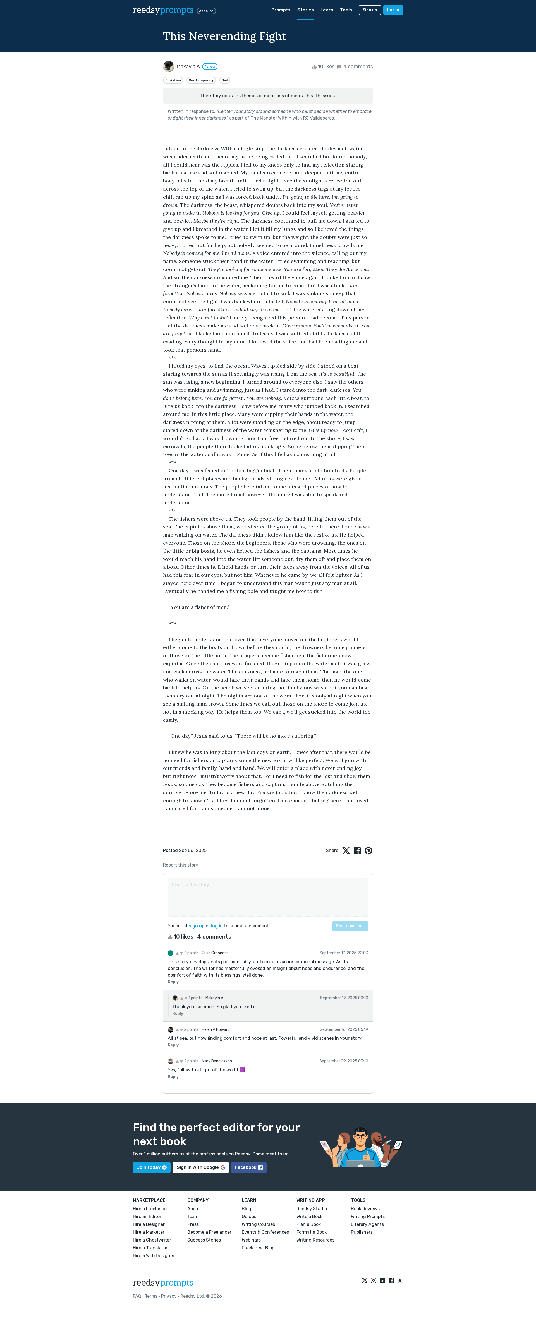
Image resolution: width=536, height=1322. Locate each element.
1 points (195, 998)
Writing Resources (315, 1240)
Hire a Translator (150, 1247)
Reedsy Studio (311, 1208)
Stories (305, 10)
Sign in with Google (198, 1167)
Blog (246, 1208)
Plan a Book (308, 1224)
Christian (173, 80)
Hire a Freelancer (150, 1208)
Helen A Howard (216, 1029)
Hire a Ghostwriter (152, 1240)
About (193, 1208)
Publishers (362, 1232)
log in (217, 926)
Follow (209, 66)
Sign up (370, 10)
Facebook (246, 1167)
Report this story (180, 865)
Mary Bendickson (217, 1061)
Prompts (281, 10)
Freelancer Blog (258, 1247)
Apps (203, 11)
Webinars (251, 1240)
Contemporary (201, 80)
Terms (151, 1296)
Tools (346, 10)
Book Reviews (365, 1208)
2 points (191, 953)
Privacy (169, 1296)
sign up (197, 926)
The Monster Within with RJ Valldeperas (292, 118)
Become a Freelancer (209, 1232)
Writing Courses (258, 1224)
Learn (326, 10)
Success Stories (204, 1240)
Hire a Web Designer (153, 1255)
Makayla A (214, 998)
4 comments (357, 66)
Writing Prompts (368, 1216)
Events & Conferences (265, 1232)
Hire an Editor (147, 1216)
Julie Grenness (215, 953)
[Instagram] (373, 1280)
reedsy (163, 10)
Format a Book (311, 1232)
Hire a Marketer (148, 1232)
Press (193, 1224)
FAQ (137, 1296)
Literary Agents (367, 1224)
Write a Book (309, 1216)
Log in (393, 10)
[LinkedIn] (382, 1280)
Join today (149, 1167)
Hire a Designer (149, 1224)
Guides (249, 1216)
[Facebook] (391, 1280)
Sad (225, 80)
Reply (173, 982)
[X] (364, 1280)
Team (192, 1216)
